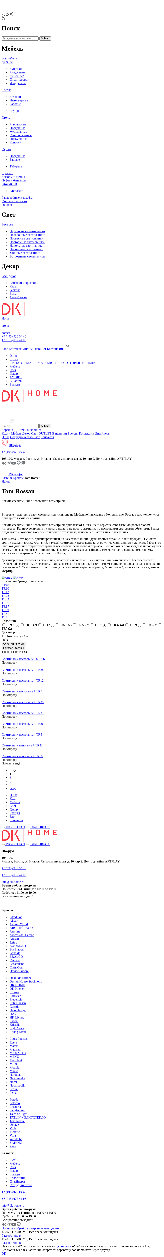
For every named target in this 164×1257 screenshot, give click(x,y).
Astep (13, 942)
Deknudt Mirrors (20, 978)
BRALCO (16, 956)
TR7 (4, 617)
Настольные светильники (27, 242)
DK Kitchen (17, 988)
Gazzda (14, 1006)
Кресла (6, 90)
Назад (6, 481)
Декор (14, 373)
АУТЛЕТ (16, 377)
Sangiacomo (17, 1110)
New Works (17, 1078)
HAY (13, 1014)
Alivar (14, 920)
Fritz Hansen (18, 1003)
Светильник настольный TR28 (23, 669)
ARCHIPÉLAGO (21, 927)
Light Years (17, 1028)
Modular (15, 1067)
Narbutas (15, 1074)
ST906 (6, 585)
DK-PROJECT (15, 827)
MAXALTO (18, 1053)
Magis (13, 1042)
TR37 (5, 606)
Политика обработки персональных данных (32, 1228)
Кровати (7, 173)
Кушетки (16, 68)
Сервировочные (21, 135)
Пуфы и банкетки (14, 180)
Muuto (14, 1071)
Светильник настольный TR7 (22, 691)
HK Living (17, 1017)
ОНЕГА (26, 363)
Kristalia (15, 1024)
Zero (13, 1146)
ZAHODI (16, 1142)
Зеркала (15, 290)
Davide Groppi (19, 971)
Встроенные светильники (27, 256)
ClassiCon (16, 967)
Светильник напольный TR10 (22, 756)
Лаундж (15, 110)
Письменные (18, 138)
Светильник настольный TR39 (23, 702)
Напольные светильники (27, 245)
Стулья (6, 149)
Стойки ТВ (9, 184)
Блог (5, 349)
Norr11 (14, 1082)
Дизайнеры (102, 433)
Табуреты (16, 166)
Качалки (15, 96)
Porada (14, 1099)
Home (5, 318)
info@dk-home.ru (13, 881)
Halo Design (18, 1010)
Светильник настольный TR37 (23, 713)
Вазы (13, 293)
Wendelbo (16, 1139)
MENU (14, 1056)
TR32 (5, 599)
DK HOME (17, 985)
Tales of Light (18, 1114)
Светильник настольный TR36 (23, 723)
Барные (15, 159)
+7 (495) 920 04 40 (14, 336)
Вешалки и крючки (23, 282)
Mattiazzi (15, 1049)
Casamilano (17, 964)
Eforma (14, 992)
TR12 (5, 592)
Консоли (15, 142)
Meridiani (16, 1060)
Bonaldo (15, 953)
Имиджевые (18, 83)
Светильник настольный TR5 (22, 734)
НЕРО (59, 363)
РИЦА (15, 363)
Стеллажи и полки (14, 201)
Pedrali (14, 1089)
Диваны (7, 62)
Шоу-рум (15, 445)
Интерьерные (19, 100)
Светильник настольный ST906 (23, 659)
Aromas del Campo (22, 935)
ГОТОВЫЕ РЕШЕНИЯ (81, 363)
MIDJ (13, 1064)
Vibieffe (15, 1132)
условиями (64, 1246)
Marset (14, 1046)
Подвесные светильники (26, 238)
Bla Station (17, 949)
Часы (13, 286)
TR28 (5, 595)
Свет (13, 370)
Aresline (15, 931)
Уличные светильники (25, 252)
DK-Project (15, 474)
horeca (6, 333)
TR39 (5, 610)
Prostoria (15, 1106)
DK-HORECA (40, 827)
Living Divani (18, 1032)
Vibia (13, 1128)
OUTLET (45, 433)
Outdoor (7, 204)
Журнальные (18, 131)
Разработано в (11, 1235)
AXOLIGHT (18, 946)
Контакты (15, 349)
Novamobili (17, 1085)
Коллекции (86, 433)
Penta (13, 1092)
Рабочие (15, 104)
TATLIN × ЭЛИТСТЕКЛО (28, 1117)
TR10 (5, 588)
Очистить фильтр (13, 643)
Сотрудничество (21, 437)
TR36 (5, 603)
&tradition (16, 917)
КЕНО (49, 363)
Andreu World (19, 924)
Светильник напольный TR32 (22, 745)
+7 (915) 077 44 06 (14, 340)
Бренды (15, 384)
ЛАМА (38, 363)
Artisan (14, 938)
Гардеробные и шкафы (17, 197)
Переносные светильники (27, 231)
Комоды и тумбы (13, 176)
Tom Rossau (17, 1121)
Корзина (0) (55, 349)
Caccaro (15, 960)
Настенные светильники (26, 249)
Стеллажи (16, 190)
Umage (14, 1124)
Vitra (13, 1135)
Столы (6, 117)
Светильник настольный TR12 (23, 680)
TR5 (4, 613)
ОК (4, 1253)
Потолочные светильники (27, 234)
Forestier (15, 996)
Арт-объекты (18, 297)
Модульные (17, 72)
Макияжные (18, 124)
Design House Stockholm (26, 981)
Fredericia (16, 999)
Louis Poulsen (19, 1038)
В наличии (17, 381)
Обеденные (17, 128)
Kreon (14, 1021)
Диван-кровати (20, 79)
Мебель (15, 366)
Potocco (15, 1103)
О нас (13, 355)
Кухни (14, 359)
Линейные (17, 76)
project (6, 325)
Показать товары (13, 647)
